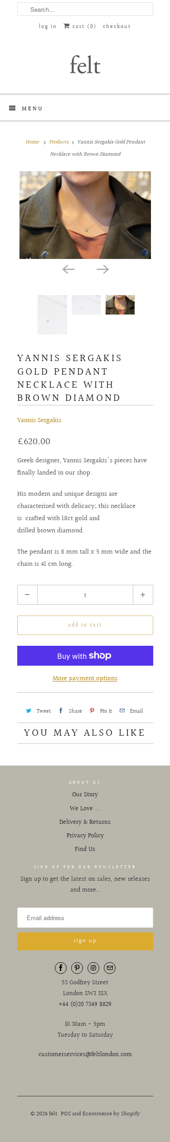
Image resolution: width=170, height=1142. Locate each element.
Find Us (85, 850)
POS (66, 1114)
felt (53, 1114)
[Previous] (68, 269)
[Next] (102, 269)
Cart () (83, 27)
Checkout (117, 27)
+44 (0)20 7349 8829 (85, 1005)
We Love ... (85, 809)
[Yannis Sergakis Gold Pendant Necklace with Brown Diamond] (85, 214)
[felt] (85, 64)
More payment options (85, 678)
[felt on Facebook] (61, 968)
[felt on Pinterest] (77, 968)
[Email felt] (110, 968)
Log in (48, 27)
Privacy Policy (85, 836)
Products (58, 142)
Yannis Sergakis (39, 420)
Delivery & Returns (85, 822)
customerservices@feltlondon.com (85, 1055)
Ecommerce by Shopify (111, 1114)
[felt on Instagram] (93, 968)
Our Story (85, 795)
